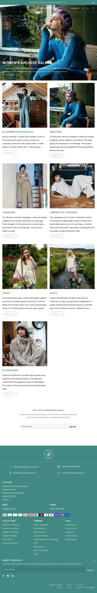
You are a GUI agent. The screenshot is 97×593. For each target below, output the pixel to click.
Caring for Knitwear (41, 536)
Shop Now (8, 152)
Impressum (69, 532)
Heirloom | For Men (9, 536)
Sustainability (39, 547)
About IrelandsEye (41, 525)
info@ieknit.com (9, 509)
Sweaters (56, 132)
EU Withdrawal (71, 539)
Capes (6, 293)
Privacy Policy (70, 528)
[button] (3, 8)
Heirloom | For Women (11, 525)
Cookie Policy (70, 525)
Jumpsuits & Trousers (63, 212)
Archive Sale (7, 539)
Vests (53, 293)
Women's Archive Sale (17, 16)
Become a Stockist (41, 550)
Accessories (10, 370)
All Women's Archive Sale (18, 132)
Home (4, 16)
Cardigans (8, 212)
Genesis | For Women (10, 532)
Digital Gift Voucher (10, 543)
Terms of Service (71, 536)
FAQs (36, 543)
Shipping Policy (40, 528)
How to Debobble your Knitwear (46, 539)
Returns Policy (39, 532)
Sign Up (73, 427)
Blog (35, 554)
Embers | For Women (10, 528)
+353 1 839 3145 (57, 509)
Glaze (93, 587)
